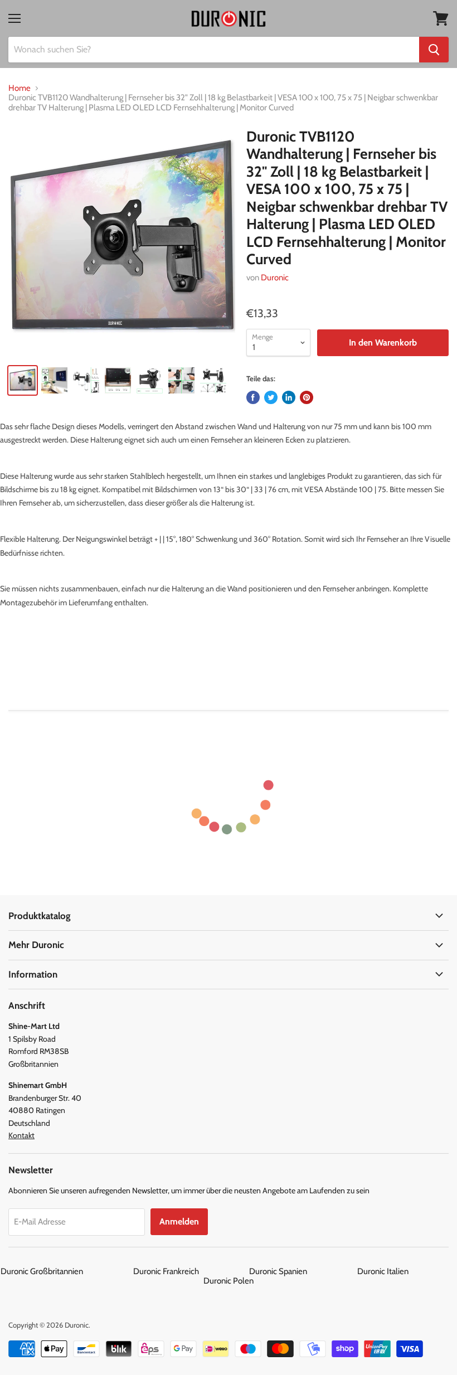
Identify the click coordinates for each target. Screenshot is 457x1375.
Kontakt (21, 1135)
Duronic (275, 278)
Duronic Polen (228, 1281)
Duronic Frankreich (190, 1271)
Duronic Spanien (302, 1271)
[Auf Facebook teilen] (253, 397)
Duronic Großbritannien (66, 1271)
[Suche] (434, 49)
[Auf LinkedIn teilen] (288, 397)
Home (19, 88)
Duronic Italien (407, 1271)
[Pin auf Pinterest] (306, 397)
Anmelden (179, 1221)
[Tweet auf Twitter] (271, 397)
